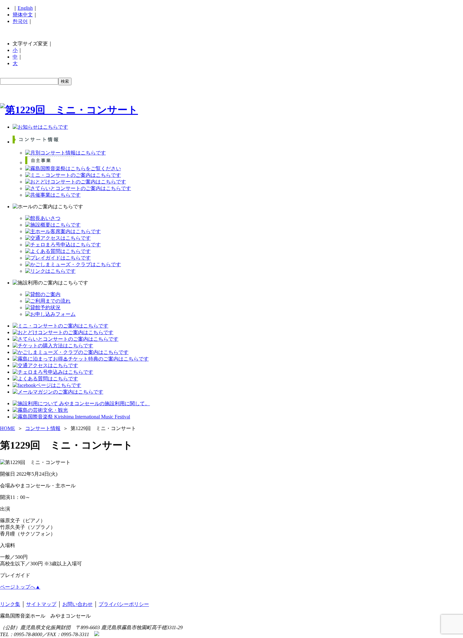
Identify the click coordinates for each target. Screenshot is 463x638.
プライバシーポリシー (124, 604)
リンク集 (10, 604)
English (25, 8)
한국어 (20, 21)
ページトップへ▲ (20, 587)
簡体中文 (23, 14)
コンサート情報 (42, 428)
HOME (7, 428)
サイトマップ (41, 604)
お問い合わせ (77, 604)
